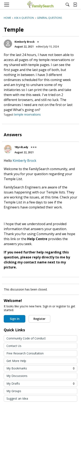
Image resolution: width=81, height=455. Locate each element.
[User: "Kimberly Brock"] (8, 44)
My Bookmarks (40, 368)
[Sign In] (75, 4)
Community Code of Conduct (26, 338)
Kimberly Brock (25, 42)
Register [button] (39, 319)
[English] (40, 4)
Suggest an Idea (17, 398)
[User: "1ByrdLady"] (8, 149)
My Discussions (16, 376)
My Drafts (40, 383)
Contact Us (13, 346)
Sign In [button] (15, 319)
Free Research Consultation (25, 353)
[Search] (67, 4)
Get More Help (16, 361)
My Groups (13, 391)
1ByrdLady (21, 147)
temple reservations (27, 114)
